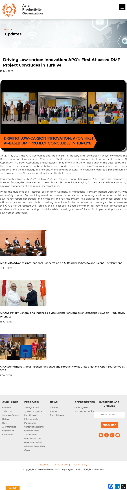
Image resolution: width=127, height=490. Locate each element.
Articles (53, 411)
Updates (54, 407)
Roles (4, 423)
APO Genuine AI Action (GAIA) (35, 448)
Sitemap (44, 464)
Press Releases (57, 415)
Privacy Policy (79, 464)
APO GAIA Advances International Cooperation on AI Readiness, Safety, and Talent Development (61, 263)
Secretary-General (10, 415)
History (5, 419)
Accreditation (30, 434)
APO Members (9, 427)
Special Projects (31, 431)
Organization (8, 431)
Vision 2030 (7, 411)
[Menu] (122, 7)
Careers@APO (81, 407)
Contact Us (7, 434)
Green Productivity (33, 442)
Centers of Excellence (34, 427)
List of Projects (31, 415)
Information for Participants (31, 421)
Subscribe (109, 425)
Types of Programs (33, 411)
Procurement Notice (84, 411)
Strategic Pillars (31, 407)
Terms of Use (60, 464)
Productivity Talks (32, 438)
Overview (6, 407)
